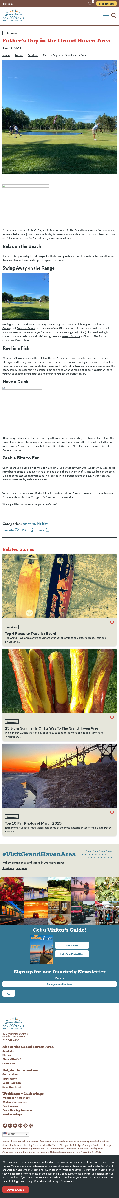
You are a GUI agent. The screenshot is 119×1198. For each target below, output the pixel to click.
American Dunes (26, 328)
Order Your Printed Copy (72, 953)
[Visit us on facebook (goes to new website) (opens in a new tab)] (5, 1125)
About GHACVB (11, 1059)
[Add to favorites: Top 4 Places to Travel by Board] (112, 623)
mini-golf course (71, 336)
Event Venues (10, 1106)
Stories (19, 55)
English (11, 1133)
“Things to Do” (38, 497)
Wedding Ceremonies (14, 1102)
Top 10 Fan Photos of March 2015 (33, 823)
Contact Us (8, 1063)
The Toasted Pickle (55, 475)
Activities (33, 55)
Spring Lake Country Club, (67, 324)
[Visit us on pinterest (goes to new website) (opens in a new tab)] (25, 1125)
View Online (77, 945)
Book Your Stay (106, 3)
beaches (28, 260)
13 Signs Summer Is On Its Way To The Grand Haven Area (52, 728)
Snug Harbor (93, 475)
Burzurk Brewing (88, 446)
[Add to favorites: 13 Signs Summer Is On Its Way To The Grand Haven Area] (112, 717)
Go (8, 993)
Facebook (8, 868)
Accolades (8, 1051)
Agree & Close (15, 1189)
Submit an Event (11, 1087)
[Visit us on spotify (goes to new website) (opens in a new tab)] (15, 1125)
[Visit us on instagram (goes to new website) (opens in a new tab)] (10, 1125)
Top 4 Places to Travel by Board (30, 633)
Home (6, 55)
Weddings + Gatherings (16, 1097)
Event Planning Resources (17, 1110)
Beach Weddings (12, 1114)
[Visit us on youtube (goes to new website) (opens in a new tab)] (20, 1125)
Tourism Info (9, 1078)
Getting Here (10, 1074)
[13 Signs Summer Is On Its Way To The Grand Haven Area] (59, 681)
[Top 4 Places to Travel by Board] (59, 586)
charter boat (45, 369)
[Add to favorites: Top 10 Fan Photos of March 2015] (112, 812)
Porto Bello (18, 479)
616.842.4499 (10, 1040)
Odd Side (66, 446)
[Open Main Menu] (106, 15)
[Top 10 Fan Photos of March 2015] (59, 776)
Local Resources (12, 1082)
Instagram (21, 868)
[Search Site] (114, 15)
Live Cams (8, 3)
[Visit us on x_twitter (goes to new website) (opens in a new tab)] (31, 1125)
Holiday (42, 523)
